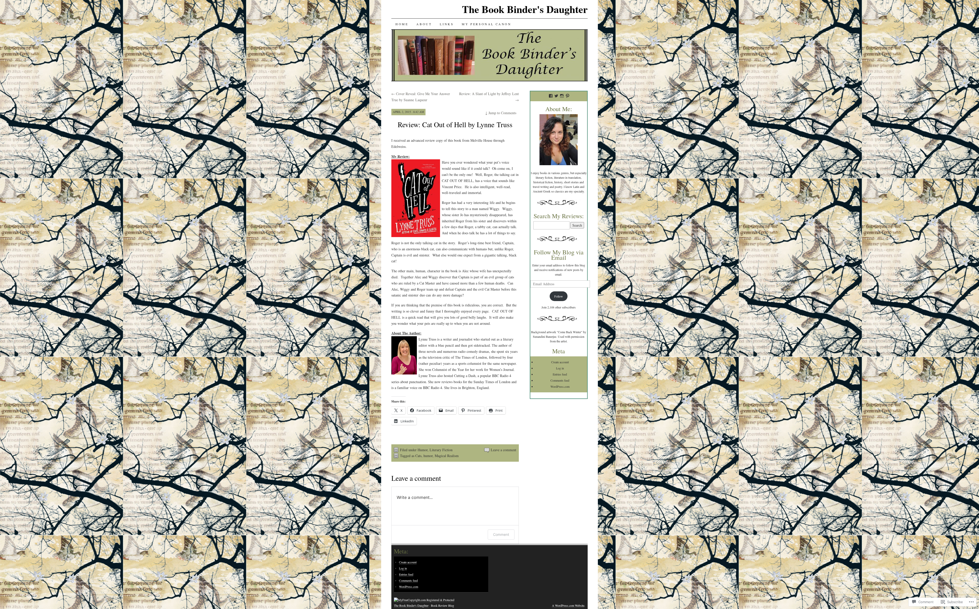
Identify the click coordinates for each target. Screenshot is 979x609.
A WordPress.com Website (568, 605)
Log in (560, 368)
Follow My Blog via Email (559, 255)
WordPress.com (560, 386)
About (424, 24)
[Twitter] (556, 96)
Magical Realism (447, 455)
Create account (560, 362)
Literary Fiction (441, 449)
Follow (558, 296)
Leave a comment (503, 449)
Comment (501, 534)
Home (401, 24)
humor (428, 455)
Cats (418, 455)
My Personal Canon (486, 24)
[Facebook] (551, 96)
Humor (423, 449)
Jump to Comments (500, 112)
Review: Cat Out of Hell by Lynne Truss (455, 124)
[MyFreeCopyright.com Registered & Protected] (424, 600)
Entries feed (560, 374)
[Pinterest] (567, 96)
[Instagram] (562, 96)
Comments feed (559, 380)
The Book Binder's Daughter (525, 9)
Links (447, 24)
